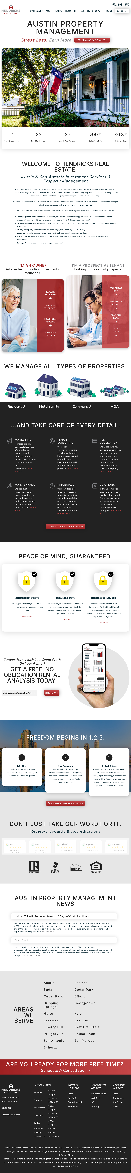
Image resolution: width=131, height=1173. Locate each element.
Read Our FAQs (116, 317)
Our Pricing (118, 1102)
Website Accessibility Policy (65, 1166)
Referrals (79, 11)
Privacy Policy (119, 1151)
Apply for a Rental (116, 303)
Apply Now (95, 1098)
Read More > (48, 931)
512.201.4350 (120, 4)
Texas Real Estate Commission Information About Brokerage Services (94, 1147)
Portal (70, 1093)
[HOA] (114, 393)
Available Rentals (98, 1093)
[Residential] (16, 392)
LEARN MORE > (27, 616)
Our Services (119, 1098)
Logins (122, 11)
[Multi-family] (49, 388)
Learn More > (106, 471)
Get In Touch (116, 330)
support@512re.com (11, 1114)
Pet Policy (95, 1106)
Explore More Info (50, 293)
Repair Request (75, 1102)
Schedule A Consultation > (65, 1070)
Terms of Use (66, 1155)
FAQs (93, 1102)
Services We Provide (50, 307)
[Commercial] (82, 389)
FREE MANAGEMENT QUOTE (92, 40)
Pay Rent (72, 1098)
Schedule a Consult (50, 334)
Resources (73, 1106)
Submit (51, 693)
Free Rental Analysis (50, 320)
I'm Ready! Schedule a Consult (65, 803)
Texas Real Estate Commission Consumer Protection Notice (32, 1147)
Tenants (58, 11)
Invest (68, 11)
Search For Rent (116, 289)
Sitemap (106, 1151)
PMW (97, 1151)
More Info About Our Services (65, 526)
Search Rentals (95, 11)
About (109, 11)
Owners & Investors (40, 11)
